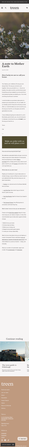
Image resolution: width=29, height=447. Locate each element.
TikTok (3, 437)
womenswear (11, 249)
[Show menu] (2, 8)
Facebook (3, 435)
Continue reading (14, 339)
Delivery (3, 408)
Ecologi (16, 163)
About (2, 395)
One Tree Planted (7, 196)
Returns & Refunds (6, 405)
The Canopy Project (8, 202)
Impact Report (5, 400)
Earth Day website (13, 212)
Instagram (3, 433)
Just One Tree (6, 190)
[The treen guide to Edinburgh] (12, 351)
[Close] (13, 444)
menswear (19, 249)
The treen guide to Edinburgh (9, 366)
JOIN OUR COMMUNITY (6, 444)
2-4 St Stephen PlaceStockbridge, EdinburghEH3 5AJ (7, 418)
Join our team (4, 392)
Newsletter (4, 397)
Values (3, 403)
